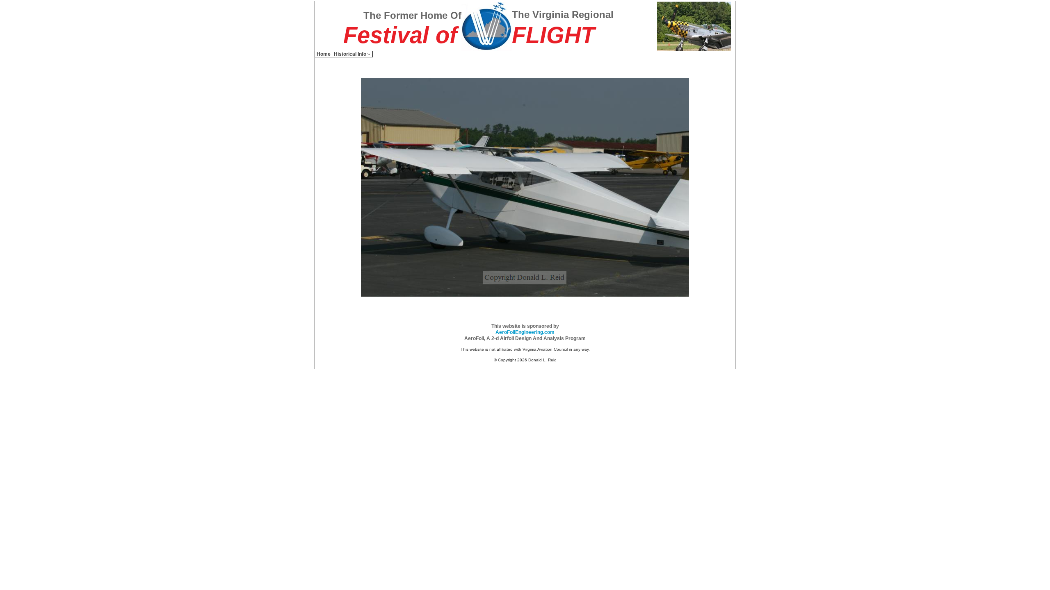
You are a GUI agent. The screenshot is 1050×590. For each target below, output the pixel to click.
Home (324, 54)
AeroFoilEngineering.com (525, 332)
